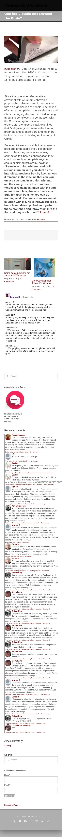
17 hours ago (33, 461)
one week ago (47, 473)
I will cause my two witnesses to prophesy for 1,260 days (23, 484)
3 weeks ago (45, 523)
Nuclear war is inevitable (13, 542)
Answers (41, 219)
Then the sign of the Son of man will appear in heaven (23, 473)
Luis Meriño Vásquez (21, 725)
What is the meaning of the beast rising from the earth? (23, 590)
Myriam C (16, 487)
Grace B (15, 697)
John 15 (45, 212)
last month (25, 542)
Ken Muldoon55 (19, 506)
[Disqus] (31, 328)
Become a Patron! (11, 805)
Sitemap (7, 746)
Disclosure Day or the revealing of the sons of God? (22, 523)
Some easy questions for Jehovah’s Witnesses (17, 274)
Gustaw (15, 463)
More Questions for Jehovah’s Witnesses (42, 281)
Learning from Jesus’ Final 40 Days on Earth (19, 504)
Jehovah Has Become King (14, 556)
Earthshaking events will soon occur (17, 452)
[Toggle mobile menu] (56, 5)
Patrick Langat (18, 435)
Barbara (15, 544)
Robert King (17, 573)
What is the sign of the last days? (16, 461)
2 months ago (45, 694)
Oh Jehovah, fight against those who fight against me (23, 570)
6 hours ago (34, 452)
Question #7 (12, 68)
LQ (13, 454)
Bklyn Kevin (17, 592)
